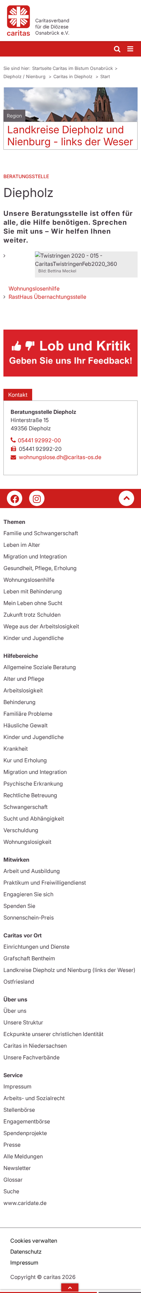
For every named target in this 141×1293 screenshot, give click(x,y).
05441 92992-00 (39, 440)
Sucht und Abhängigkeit (33, 818)
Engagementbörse (26, 1121)
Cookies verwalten (33, 1240)
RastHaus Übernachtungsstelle (47, 296)
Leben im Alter (21, 544)
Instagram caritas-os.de (36, 498)
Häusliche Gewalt (25, 725)
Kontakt (17, 394)
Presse (12, 1144)
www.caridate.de (25, 1202)
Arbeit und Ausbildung (31, 870)
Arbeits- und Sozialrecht (34, 1098)
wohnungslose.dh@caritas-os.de (60, 457)
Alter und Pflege (23, 678)
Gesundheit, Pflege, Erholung (40, 568)
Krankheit (15, 748)
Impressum (17, 1086)
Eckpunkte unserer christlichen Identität (53, 1034)
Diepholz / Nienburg (25, 76)
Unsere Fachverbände (31, 1057)
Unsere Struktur (23, 1022)
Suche (11, 1191)
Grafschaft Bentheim (29, 958)
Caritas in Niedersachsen (35, 1045)
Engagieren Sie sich (28, 894)
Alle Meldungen (23, 1156)
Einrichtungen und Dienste (36, 946)
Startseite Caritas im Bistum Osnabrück (72, 68)
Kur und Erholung (25, 760)
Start (105, 76)
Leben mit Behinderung (32, 591)
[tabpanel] (70, 121)
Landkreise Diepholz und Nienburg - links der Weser (70, 135)
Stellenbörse (19, 1109)
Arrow (69, 1287)
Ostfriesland (18, 981)
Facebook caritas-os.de (14, 498)
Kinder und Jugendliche (33, 638)
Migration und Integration (35, 556)
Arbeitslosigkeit (23, 690)
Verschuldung (20, 830)
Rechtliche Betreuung (30, 795)
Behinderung (19, 702)
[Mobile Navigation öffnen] (130, 49)
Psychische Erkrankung (33, 783)
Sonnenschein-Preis (28, 917)
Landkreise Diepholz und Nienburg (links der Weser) (69, 969)
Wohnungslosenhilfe (34, 288)
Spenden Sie (19, 905)
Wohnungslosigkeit (27, 841)
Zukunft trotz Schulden (32, 614)
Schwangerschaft (25, 806)
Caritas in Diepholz (73, 76)
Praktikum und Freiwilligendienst (44, 882)
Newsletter (17, 1168)
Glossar (13, 1179)
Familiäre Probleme (27, 713)
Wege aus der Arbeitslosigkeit (41, 626)
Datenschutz (26, 1251)
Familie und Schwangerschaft (40, 533)
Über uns (14, 1010)
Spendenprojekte (25, 1133)
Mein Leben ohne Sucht (32, 603)
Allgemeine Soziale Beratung (39, 667)
